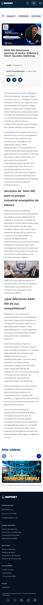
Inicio (3, 16)
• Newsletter (7, 573)
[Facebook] (21, 600)
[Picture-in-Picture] (34, 42)
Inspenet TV (11, 16)
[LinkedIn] (8, 600)
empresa (11, 132)
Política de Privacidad (10, 535)
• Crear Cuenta (7, 570)
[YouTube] (35, 600)
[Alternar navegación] (40, 3)
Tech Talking (36, 16)
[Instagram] (28, 600)
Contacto (5, 587)
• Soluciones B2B (8, 576)
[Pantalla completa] (38, 42)
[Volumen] (9, 42)
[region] (21, 34)
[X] (14, 600)
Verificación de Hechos (11, 555)
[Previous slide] (4, 456)
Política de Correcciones (11, 558)
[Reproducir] (21, 34)
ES (34, 3)
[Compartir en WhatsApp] (20, 80)
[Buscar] (28, 3)
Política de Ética (8, 552)
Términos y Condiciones (11, 532)
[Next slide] (39, 456)
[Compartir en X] (8, 80)
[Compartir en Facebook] (14, 80)
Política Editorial (8, 549)
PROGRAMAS (23, 16)
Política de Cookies (9, 538)
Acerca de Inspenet (9, 529)
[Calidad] (30, 42)
